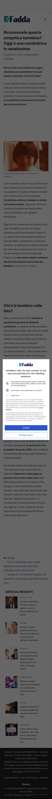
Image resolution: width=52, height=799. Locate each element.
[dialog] (26, 399)
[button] (26, 395)
